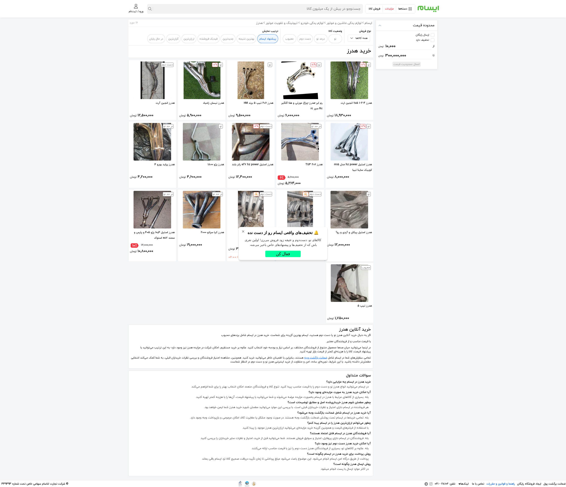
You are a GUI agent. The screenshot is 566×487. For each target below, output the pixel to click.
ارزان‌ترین (189, 39)
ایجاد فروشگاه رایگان (529, 484)
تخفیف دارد (422, 40)
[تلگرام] (426, 484)
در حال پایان (156, 39)
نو (335, 39)
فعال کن (283, 254)
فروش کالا (374, 9)
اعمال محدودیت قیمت (407, 64)
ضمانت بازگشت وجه (315, 358)
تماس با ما (478, 484)
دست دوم (305, 39)
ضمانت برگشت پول (554, 484)
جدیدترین (228, 39)
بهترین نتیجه (246, 39)
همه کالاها (361, 38)
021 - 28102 (441, 484)
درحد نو (320, 39)
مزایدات (389, 9)
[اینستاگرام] (430, 484)
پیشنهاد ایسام (267, 39)
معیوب (289, 39)
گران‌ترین (173, 39)
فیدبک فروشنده (208, 39)
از (406, 46)
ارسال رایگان (422, 35)
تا (406, 56)
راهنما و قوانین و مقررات (500, 484)
